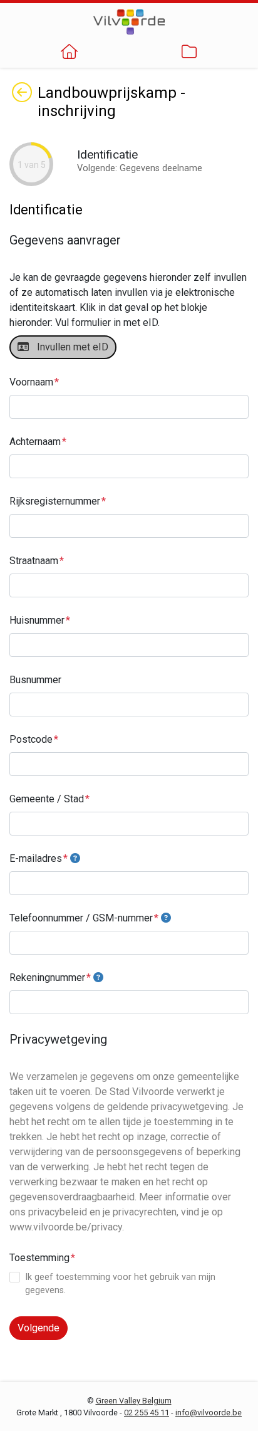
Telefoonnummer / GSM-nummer (81, 918)
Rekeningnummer (47, 977)
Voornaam (31, 382)
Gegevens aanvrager (65, 240)
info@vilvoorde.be (208, 1412)
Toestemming (39, 1258)
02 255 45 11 (146, 1412)
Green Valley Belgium (134, 1400)
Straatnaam (33, 561)
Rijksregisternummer (54, 501)
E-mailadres (35, 858)
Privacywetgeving (58, 1039)
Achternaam (35, 442)
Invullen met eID (70, 347)
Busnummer (35, 680)
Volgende (38, 1328)
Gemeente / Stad (46, 799)
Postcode (31, 739)
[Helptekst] (75, 858)
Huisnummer (36, 620)
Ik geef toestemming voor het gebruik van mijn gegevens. (120, 1284)
